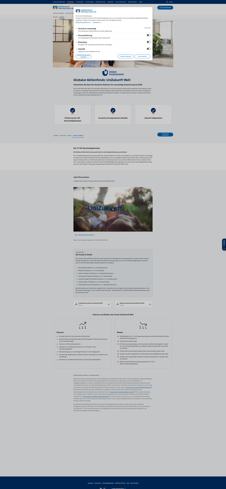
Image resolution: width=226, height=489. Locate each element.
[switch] (148, 35)
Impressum (96, 22)
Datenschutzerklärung (83, 22)
